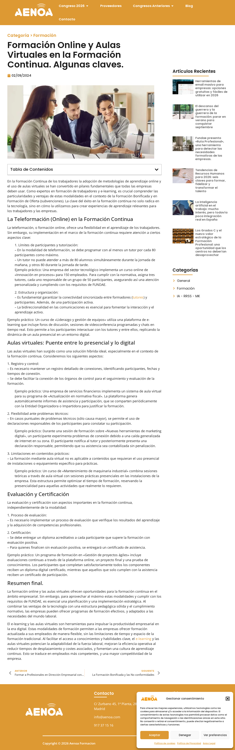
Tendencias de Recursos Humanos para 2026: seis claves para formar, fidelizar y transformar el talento (210, 180)
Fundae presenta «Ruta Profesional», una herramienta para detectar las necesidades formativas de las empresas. (209, 148)
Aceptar (154, 735)
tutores (138, 297)
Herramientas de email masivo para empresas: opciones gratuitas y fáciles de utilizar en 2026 (211, 88)
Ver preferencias (215, 735)
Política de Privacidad (189, 743)
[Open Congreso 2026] (87, 5)
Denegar (185, 735)
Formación (44, 35)
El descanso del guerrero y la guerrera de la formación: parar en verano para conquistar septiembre (210, 116)
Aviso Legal (209, 743)
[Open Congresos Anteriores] (172, 5)
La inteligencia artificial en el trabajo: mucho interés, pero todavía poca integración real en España (211, 211)
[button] (227, 698)
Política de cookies (164, 743)
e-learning (143, 638)
